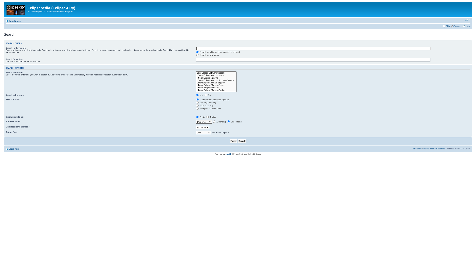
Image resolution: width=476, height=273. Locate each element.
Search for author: (14, 59)
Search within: (13, 99)
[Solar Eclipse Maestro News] (216, 75)
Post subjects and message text (214, 99)
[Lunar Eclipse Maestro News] (216, 85)
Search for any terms (209, 55)
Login (468, 26)
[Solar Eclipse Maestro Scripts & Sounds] (216, 80)
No (209, 95)
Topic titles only (206, 105)
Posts (202, 117)
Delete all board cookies (434, 149)
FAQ (448, 26)
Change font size (467, 20)
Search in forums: (14, 72)
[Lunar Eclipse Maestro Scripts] (216, 90)
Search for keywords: (16, 48)
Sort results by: (13, 121)
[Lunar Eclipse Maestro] (216, 87)
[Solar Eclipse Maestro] (216, 78)
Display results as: (15, 117)
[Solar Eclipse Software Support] (216, 73)
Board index (15, 21)
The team (417, 149)
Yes (201, 95)
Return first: (11, 132)
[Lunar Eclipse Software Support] (216, 83)
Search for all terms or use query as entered (219, 52)
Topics (212, 117)
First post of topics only (210, 108)
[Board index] (16, 9)
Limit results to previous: (18, 127)
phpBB (228, 154)
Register (457, 26)
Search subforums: (15, 95)
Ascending (221, 122)
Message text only (207, 102)
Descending (236, 122)
